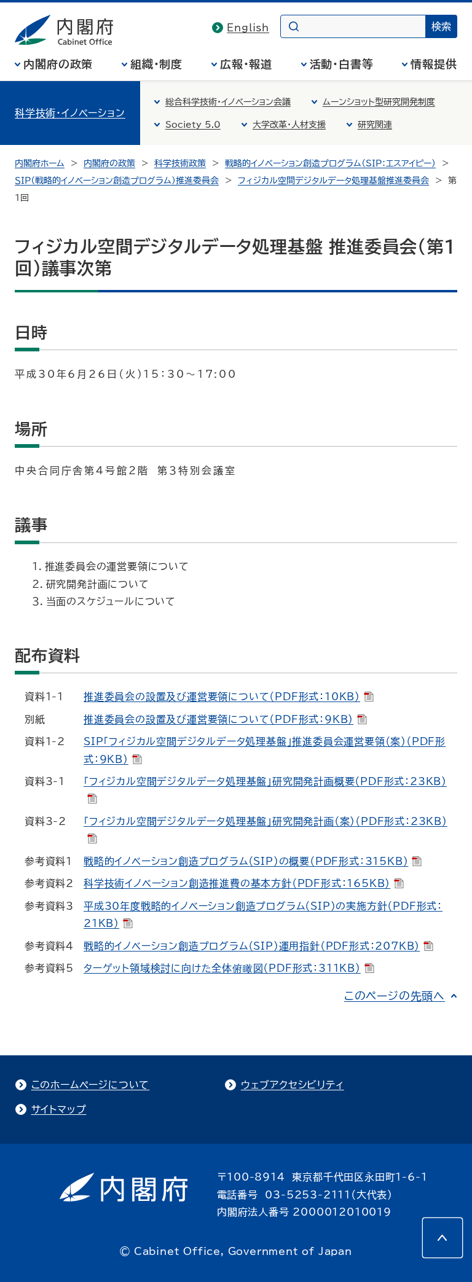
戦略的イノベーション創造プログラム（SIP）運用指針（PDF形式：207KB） (252, 946)
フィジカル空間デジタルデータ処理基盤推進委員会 (333, 180)
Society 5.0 (193, 124)
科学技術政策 (180, 163)
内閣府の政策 (58, 63)
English (248, 28)
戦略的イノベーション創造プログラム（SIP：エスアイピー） (330, 163)
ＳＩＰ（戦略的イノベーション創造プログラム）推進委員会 (117, 180)
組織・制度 (156, 63)
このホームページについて (90, 1085)
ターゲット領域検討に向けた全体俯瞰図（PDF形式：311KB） (222, 968)
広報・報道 (246, 63)
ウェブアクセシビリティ (292, 1085)
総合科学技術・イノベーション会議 (228, 102)
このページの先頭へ (394, 995)
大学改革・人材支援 (289, 124)
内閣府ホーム (40, 163)
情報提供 (434, 63)
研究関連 (375, 124)
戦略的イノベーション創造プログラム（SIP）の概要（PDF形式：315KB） (246, 861)
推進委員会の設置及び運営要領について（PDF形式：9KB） (218, 719)
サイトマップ (59, 1109)
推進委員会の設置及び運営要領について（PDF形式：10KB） (222, 697)
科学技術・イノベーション (70, 113)
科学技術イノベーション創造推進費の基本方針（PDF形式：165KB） (237, 883)
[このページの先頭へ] (442, 1237)
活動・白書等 (342, 63)
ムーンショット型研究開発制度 (379, 102)
